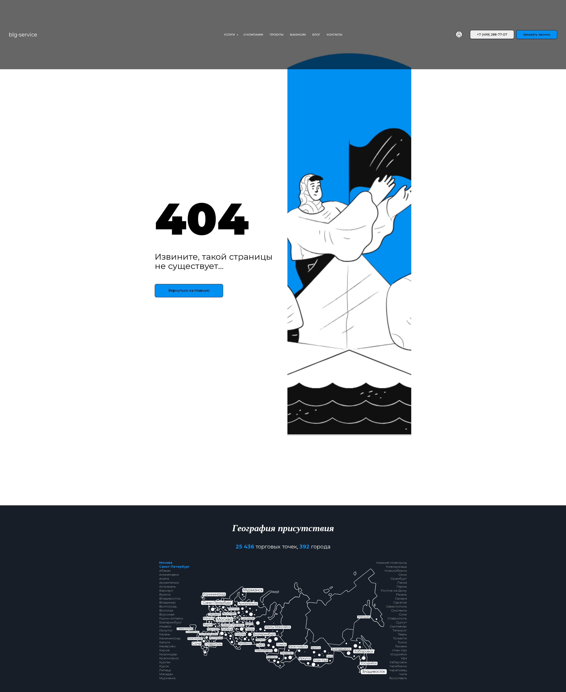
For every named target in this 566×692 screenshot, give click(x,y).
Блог (316, 34)
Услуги (229, 34)
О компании (253, 34)
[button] (536, 34)
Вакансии (298, 34)
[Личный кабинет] (459, 34)
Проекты (276, 34)
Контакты (334, 34)
